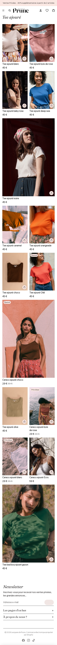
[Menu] (3, 10)
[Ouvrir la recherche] (9, 10)
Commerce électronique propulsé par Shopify (38, 633)
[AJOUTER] (24, 59)
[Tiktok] (33, 640)
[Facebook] (23, 640)
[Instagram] (28, 640)
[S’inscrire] (49, 602)
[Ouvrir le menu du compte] (40, 10)
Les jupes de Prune (18, 632)
